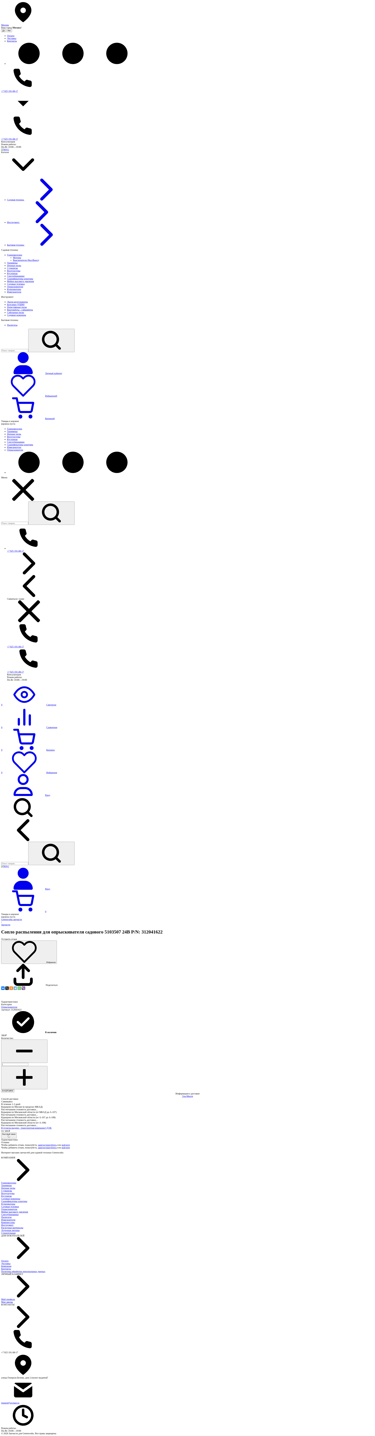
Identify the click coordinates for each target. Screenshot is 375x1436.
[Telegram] (15, 988)
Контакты (6, 1269)
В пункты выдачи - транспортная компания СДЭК (26, 1128)
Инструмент (7, 1225)
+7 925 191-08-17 (9, 91)
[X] (7, 988)
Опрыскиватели (9, 1007)
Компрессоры (8, 1222)
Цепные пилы (8, 1188)
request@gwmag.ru (10, 1403)
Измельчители (8, 1220)
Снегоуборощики (10, 1214)
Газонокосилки (8, 1183)
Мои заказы (7, 1302)
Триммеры (6, 1185)
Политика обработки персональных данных (23, 1271)
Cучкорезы (6, 1191)
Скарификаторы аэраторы (14, 1201)
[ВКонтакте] (3, 988)
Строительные (8, 1233)
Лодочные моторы (10, 1230)
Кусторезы (6, 1196)
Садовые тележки (10, 1206)
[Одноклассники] (11, 988)
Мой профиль (8, 1299)
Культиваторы (8, 1204)
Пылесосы (6, 1217)
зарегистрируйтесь (47, 1145)
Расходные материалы (12, 1227)
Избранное (51, 962)
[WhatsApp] (19, 988)
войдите (66, 1145)
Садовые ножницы (10, 1198)
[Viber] (23, 988)
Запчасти (5, 924)
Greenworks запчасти (11, 919)
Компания (6, 1266)
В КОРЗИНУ (7, 1091)
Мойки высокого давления (14, 1212)
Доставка (5, 1263)
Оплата (4, 1261)
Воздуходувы (8, 1193)
